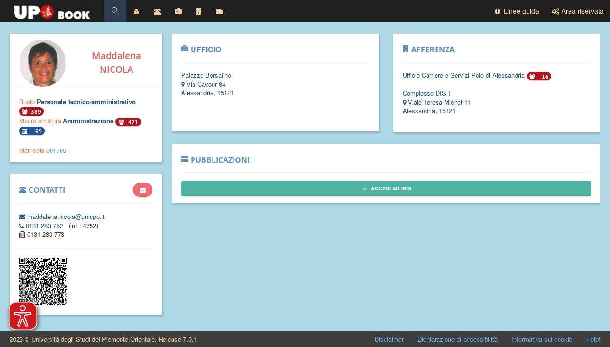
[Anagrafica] (136, 11)
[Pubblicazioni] (219, 11)
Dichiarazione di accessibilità (457, 339)
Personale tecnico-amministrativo (86, 101)
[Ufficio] (178, 11)
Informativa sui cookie (541, 339)
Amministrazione (89, 120)
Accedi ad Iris (390, 188)
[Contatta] (142, 190)
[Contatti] (157, 11)
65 (37, 132)
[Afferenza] (198, 11)
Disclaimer (389, 339)
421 (131, 122)
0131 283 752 (44, 225)
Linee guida (520, 11)
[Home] (52, 9)
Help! (593, 339)
